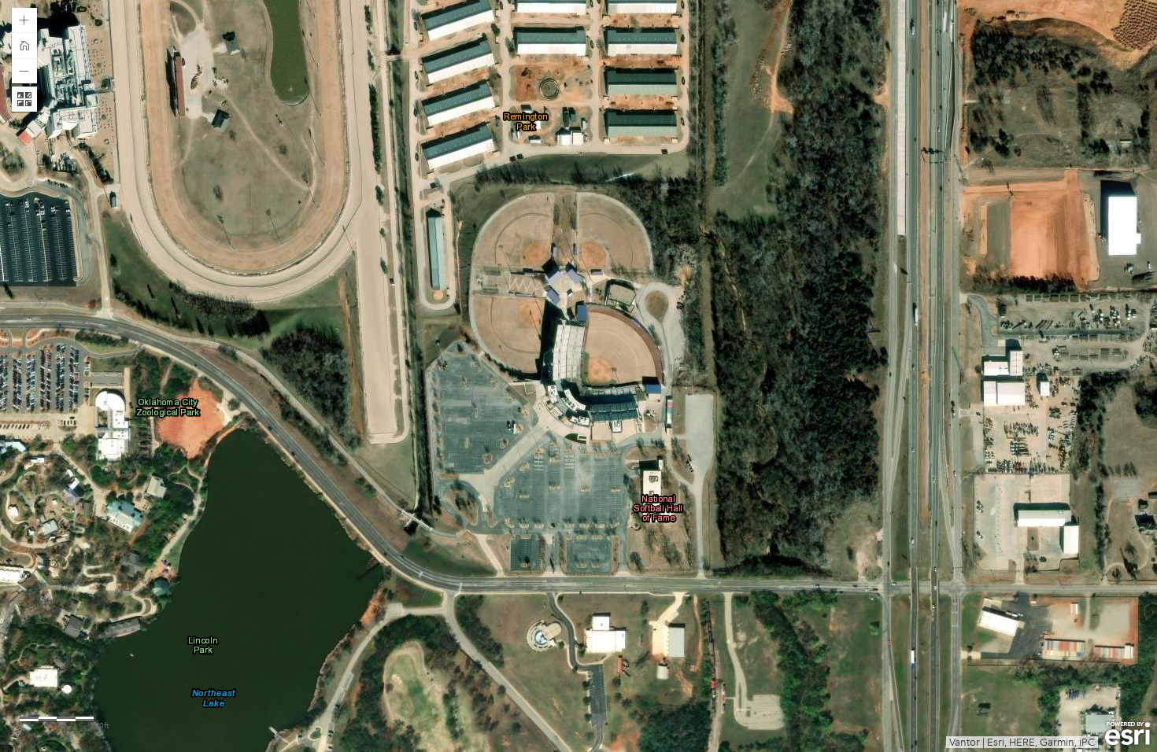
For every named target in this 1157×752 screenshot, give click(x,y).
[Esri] (1127, 734)
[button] (24, 20)
